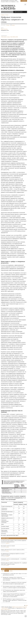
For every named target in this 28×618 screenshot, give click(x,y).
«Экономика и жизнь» (9, 36)
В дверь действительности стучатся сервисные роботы (12, 549)
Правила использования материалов (19, 606)
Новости (7, 543)
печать (13, 25)
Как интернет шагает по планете (8, 545)
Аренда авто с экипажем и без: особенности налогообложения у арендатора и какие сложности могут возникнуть (14, 579)
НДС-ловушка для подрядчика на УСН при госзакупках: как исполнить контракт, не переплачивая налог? (15, 583)
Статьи (7, 25)
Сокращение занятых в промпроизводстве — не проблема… (14, 558)
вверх (26, 605)
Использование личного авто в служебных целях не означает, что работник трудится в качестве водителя (14, 587)
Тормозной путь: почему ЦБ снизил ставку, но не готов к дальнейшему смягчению (15, 574)
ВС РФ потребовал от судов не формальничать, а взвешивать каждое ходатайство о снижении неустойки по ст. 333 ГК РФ (14, 600)
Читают (3, 568)
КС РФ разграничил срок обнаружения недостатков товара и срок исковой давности (14, 591)
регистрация (20, 11)
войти (16, 11)
